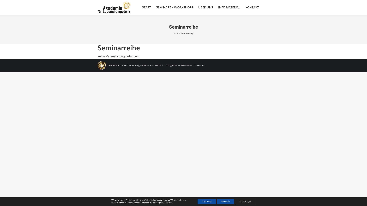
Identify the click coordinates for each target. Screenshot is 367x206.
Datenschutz (199, 65)
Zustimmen (207, 201)
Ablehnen (225, 201)
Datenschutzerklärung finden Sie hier (156, 203)
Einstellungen (245, 201)
